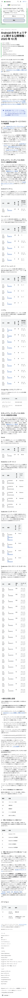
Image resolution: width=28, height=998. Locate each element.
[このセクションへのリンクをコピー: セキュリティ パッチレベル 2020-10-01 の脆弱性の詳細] (18, 162)
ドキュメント (7, 29)
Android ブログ (4, 957)
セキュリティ (14, 29)
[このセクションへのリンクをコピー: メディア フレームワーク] (16, 266)
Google (4, 892)
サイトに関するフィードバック (15, 990)
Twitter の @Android (5, 953)
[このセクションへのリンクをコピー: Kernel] (6, 437)
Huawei (8, 892)
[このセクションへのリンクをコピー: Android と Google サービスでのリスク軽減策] (10, 124)
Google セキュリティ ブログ (7, 959)
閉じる (14, 16)
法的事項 (18, 988)
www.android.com (5, 977)
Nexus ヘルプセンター (5, 975)
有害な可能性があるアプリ (14, 147)
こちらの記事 (16, 746)
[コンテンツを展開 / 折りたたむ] (10, 43)
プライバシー (4, 990)
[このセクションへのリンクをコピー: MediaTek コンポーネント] (17, 462)
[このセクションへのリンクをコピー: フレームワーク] (11, 216)
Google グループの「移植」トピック (8, 965)
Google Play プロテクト (9, 128)
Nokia (20, 892)
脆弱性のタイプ (10, 171)
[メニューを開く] (2, 1)
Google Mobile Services (6, 979)
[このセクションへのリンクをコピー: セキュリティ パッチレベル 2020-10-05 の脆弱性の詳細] (18, 415)
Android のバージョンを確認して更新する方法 (14, 713)
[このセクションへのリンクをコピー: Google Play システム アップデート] (23, 390)
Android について (4, 988)
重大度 (16, 171)
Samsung (3, 893)
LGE (12, 892)
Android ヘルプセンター (6, 971)
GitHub (2, 948)
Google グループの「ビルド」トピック (9, 963)
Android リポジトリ (5, 935)
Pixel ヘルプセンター (5, 973)
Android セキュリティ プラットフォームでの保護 (13, 101)
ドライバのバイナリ (5, 946)
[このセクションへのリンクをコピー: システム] (7, 310)
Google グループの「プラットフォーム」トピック (11, 961)
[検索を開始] (18, 1)
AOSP (2, 29)
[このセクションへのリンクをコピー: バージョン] (10, 902)
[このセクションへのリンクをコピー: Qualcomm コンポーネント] (18, 512)
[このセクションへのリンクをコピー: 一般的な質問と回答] (16, 699)
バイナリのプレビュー (5, 941)
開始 (14, 20)
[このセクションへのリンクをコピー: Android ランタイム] (14, 189)
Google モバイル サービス (12, 150)
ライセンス (23, 988)
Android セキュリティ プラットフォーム (15, 126)
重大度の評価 (10, 90)
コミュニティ (12, 988)
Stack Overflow (4, 981)
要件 (2, 937)
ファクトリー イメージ (5, 943)
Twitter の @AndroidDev (6, 955)
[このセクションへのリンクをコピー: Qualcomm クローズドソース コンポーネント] (3, 568)
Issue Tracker (3, 983)
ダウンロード (4, 939)
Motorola (16, 892)
